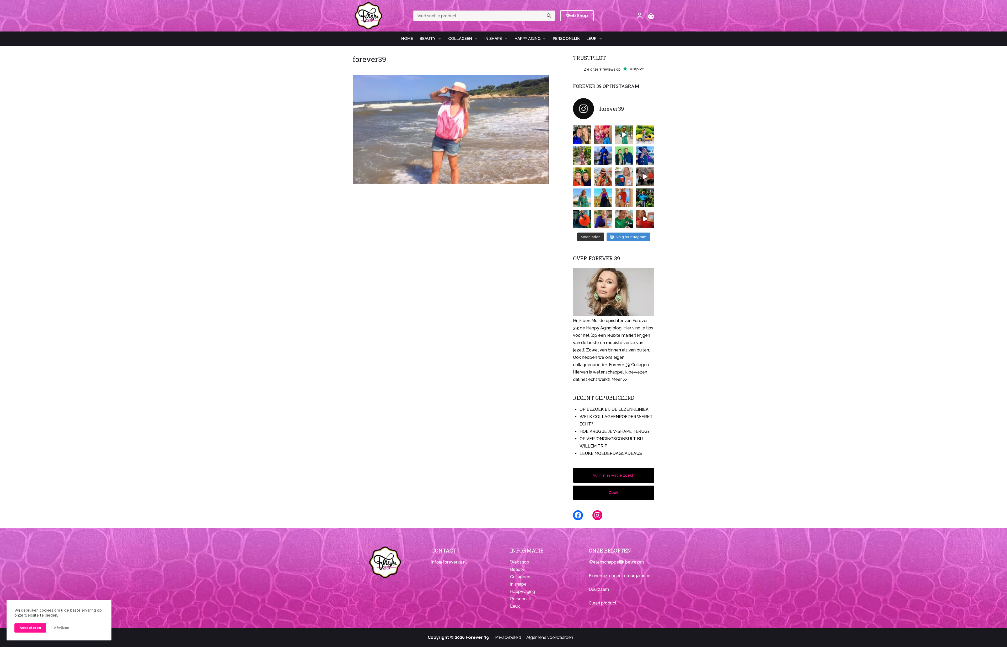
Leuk (591, 38)
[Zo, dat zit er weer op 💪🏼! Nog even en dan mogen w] (582, 219)
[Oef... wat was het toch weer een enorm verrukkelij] (603, 197)
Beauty (428, 38)
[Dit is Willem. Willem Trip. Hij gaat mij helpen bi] (624, 155)
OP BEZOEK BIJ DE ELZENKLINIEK (614, 409)
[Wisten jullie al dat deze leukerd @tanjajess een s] (582, 134)
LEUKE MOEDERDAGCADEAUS (611, 453)
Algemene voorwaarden (549, 637)
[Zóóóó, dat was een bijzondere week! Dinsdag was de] (624, 219)
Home (407, 38)
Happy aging (522, 591)
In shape (493, 38)
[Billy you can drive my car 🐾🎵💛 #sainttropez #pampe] (645, 134)
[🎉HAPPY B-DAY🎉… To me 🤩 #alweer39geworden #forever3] (603, 134)
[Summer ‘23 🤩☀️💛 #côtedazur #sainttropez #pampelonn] (624, 134)
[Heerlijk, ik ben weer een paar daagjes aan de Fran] (645, 155)
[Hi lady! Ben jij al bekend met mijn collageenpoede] (624, 176)
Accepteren (30, 628)
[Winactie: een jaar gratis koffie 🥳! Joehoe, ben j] (645, 197)
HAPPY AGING (527, 38)
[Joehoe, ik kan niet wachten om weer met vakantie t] (624, 197)
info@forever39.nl (449, 562)
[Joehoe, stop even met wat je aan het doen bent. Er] (645, 176)
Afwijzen (61, 628)
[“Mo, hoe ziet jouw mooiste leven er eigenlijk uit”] (603, 176)
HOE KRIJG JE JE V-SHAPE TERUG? (615, 431)
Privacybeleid (508, 637)
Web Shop (577, 15)
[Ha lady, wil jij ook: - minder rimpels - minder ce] (603, 219)
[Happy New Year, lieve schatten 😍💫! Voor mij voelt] (582, 197)
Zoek (613, 493)
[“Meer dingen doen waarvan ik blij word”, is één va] (582, 155)
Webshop (519, 562)
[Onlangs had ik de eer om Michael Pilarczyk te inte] (582, 176)
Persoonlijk (566, 38)
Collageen (460, 38)
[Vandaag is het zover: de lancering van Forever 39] (645, 219)
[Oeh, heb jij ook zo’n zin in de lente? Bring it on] (603, 155)
